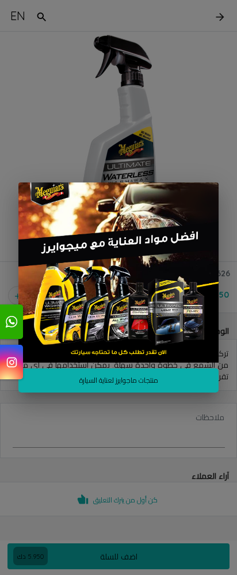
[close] (116, 200)
